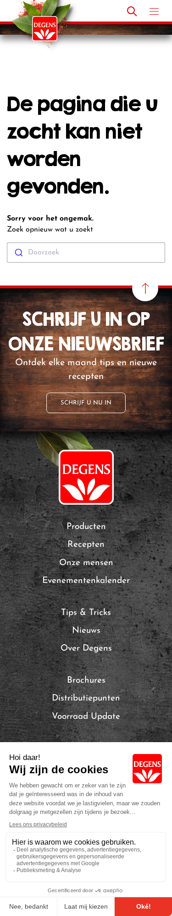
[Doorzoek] (132, 11)
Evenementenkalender (86, 581)
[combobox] (86, 252)
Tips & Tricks (86, 613)
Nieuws (86, 630)
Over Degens (86, 648)
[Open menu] (154, 11)
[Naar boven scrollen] (145, 288)
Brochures (86, 680)
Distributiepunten (86, 698)
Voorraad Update (86, 716)
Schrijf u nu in (86, 403)
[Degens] (45, 28)
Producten (86, 527)
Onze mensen (86, 563)
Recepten (86, 544)
